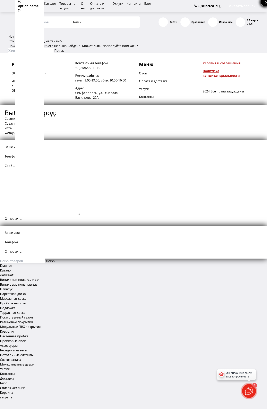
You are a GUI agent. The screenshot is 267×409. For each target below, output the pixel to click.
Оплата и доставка (153, 81)
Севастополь (15, 123)
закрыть (6, 397)
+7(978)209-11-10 (87, 68)
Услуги (118, 3)
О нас (143, 73)
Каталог (50, 3)
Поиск (76, 22)
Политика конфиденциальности (221, 73)
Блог (147, 3)
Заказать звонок (241, 6)
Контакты (133, 3)
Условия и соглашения (221, 63)
